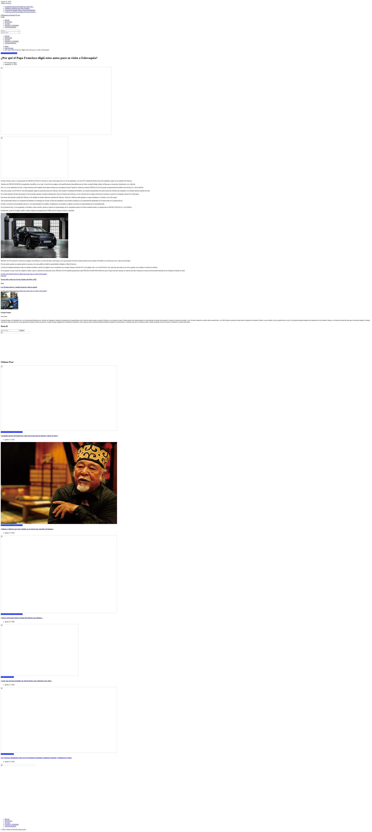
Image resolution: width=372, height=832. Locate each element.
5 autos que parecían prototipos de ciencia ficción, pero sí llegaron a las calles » (26, 681)
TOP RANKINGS (10, 27)
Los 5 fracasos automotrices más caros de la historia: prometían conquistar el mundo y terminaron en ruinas (36, 758)
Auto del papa (9, 48)
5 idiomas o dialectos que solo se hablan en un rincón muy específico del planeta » (27, 529)
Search (22, 330)
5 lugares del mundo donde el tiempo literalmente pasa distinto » (22, 618)
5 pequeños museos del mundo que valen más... (19, 6)
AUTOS (7, 24)
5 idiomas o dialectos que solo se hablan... (17, 8)
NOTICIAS (8, 22)
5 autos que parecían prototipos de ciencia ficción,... (20, 12)
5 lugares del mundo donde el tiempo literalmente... (20, 10)
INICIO (7, 20)
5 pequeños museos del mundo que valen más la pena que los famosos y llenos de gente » (29, 436)
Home (6, 46)
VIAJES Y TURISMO (12, 25)
